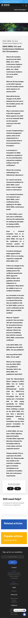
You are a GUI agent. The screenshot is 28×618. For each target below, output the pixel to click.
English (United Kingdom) (20, 9)
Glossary (14, 600)
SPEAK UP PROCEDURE (10, 540)
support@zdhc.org (14, 584)
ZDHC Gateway (14, 612)
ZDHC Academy (14, 614)
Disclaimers (14, 591)
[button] (10, 488)
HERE (8, 2)
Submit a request (14, 598)
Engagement (14, 602)
